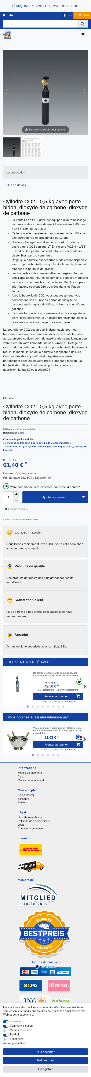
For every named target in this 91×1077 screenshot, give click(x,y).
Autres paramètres (14, 1043)
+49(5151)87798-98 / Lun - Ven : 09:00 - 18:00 (47, 6)
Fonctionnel (17, 1039)
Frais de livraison (29, 519)
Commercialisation (21, 1025)
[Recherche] (82, 24)
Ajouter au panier (53, 497)
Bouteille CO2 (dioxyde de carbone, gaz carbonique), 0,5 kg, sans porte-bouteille (55, 674)
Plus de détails (16, 185)
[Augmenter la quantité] (16, 494)
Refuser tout (45, 1060)
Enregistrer (45, 1069)
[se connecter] (4, 15)
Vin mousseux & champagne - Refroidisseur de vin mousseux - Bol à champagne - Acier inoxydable (57, 731)
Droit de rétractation (30, 817)
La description (15, 172)
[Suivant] (84, 92)
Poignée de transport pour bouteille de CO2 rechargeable (39, 443)
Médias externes (20, 1030)
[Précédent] (6, 92)
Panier (22, 802)
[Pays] (64, 15)
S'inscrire (23, 798)
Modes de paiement (30, 772)
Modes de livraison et (31, 780)
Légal (21, 824)
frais (20, 776)
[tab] (45, 172)
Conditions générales (30, 828)
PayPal (14, 1034)
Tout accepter (45, 1051)
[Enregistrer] (11, 15)
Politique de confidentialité (34, 821)
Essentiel (15, 1021)
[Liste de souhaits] (70, 15)
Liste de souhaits (17, 509)
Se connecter (26, 795)
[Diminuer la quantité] (16, 500)
